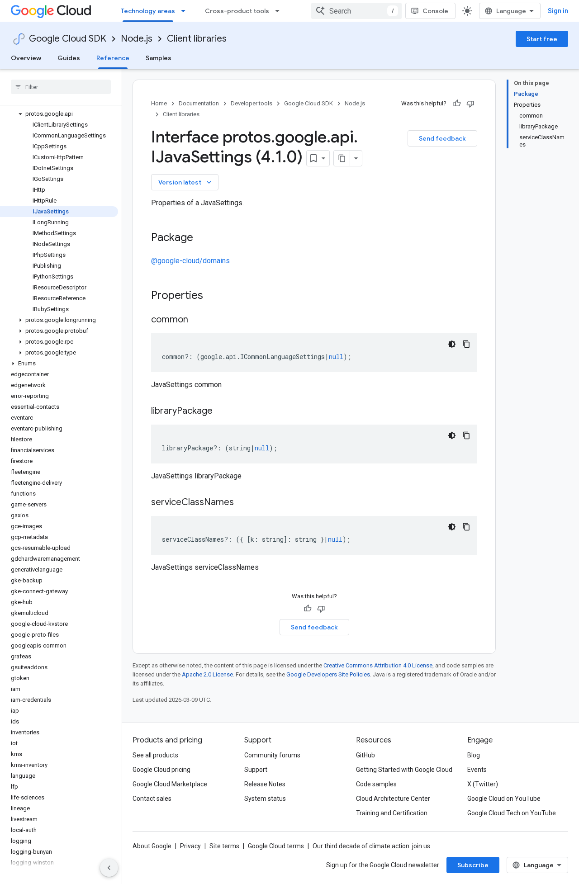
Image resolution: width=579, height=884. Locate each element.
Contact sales (152, 798)
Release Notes (264, 784)
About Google (152, 846)
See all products (155, 755)
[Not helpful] (470, 103)
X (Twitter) (482, 784)
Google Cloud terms (276, 846)
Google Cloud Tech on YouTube (511, 813)
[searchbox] (61, 87)
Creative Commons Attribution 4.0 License (377, 665)
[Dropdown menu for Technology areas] (186, 11)
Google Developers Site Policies (328, 674)
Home (159, 103)
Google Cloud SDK (67, 38)
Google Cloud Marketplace (170, 784)
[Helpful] (457, 103)
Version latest (185, 182)
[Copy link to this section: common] (197, 320)
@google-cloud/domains (190, 260)
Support (255, 769)
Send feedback (442, 138)
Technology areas (148, 11)
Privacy (190, 846)
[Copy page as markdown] (342, 158)
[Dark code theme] (452, 344)
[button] (59, 114)
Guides (68, 58)
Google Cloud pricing (161, 769)
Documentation (199, 103)
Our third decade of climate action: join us (371, 846)
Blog (473, 755)
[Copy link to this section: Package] (202, 238)
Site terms (224, 846)
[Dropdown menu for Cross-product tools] (280, 11)
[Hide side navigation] (109, 868)
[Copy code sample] (466, 344)
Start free (542, 39)
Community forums (272, 755)
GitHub (365, 755)
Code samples (376, 784)
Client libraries (197, 38)
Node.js (136, 38)
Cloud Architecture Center (393, 798)
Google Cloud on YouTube (504, 798)
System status (265, 798)
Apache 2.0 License (207, 674)
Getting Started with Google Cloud (404, 769)
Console (435, 11)
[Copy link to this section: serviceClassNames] (243, 502)
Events (477, 769)
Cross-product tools (237, 11)
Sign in (558, 10)
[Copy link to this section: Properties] (215, 296)
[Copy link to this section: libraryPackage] (222, 411)
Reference (112, 58)
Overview (26, 58)
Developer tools (251, 103)
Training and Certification (391, 813)
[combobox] (356, 11)
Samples (158, 58)
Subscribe (473, 865)
